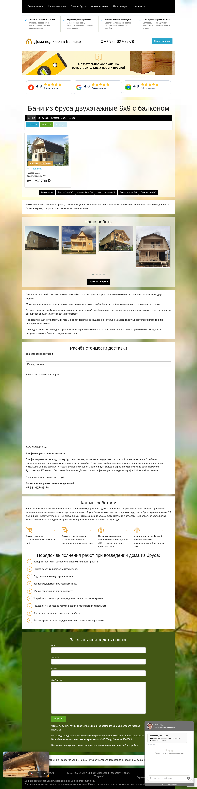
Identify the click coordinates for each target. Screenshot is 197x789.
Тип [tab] (32, 118)
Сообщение (56, 680)
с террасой (32, 125)
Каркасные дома (57, 6)
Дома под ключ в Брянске (57, 41)
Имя (53, 645)
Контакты (140, 6)
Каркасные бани (99, 6)
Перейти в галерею (98, 281)
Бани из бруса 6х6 (148, 192)
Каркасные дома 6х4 (128, 192)
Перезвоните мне (162, 41)
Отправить (59, 719)
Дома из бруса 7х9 (85, 192)
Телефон (55, 657)
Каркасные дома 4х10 (106, 192)
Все (73, 118)
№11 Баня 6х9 (34, 168)
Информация (120, 6)
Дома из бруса (35, 6)
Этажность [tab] (60, 118)
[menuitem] (35, 6)
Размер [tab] (44, 118)
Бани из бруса (78, 6)
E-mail (54, 668)
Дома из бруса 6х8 (65, 192)
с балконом (46, 125)
